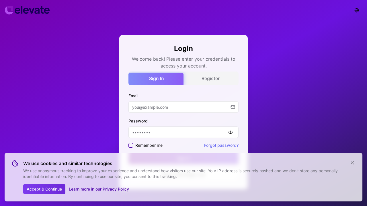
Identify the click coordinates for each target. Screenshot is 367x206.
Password (138, 120)
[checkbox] (130, 145)
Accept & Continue (44, 189)
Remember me (149, 145)
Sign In (156, 78)
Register (211, 78)
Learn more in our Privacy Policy (99, 189)
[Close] (352, 163)
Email (133, 95)
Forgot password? (221, 145)
